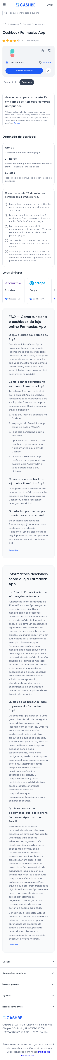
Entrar (50, 5)
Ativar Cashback (24, 71)
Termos (17, 123)
